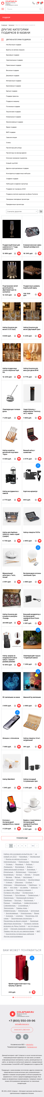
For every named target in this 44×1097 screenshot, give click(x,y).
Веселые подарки (12, 70)
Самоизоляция (11, 137)
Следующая (36, 846)
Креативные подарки (13, 86)
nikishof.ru (29, 1045)
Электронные (26, 913)
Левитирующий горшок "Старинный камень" (31, 657)
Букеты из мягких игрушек (15, 50)
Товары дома (21, 908)
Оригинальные (10, 862)
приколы (34, 887)
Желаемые (20, 867)
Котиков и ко (32, 1047)
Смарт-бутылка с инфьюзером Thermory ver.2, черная (31, 411)
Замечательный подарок (14, 869)
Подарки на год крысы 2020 (16, 189)
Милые (18, 877)
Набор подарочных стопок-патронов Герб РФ (11, 370)
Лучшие (36, 875)
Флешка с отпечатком (11, 738)
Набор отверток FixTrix (31, 532)
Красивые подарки (12, 55)
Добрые (29, 864)
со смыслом (8, 890)
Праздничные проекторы (15, 204)
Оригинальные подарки (14, 60)
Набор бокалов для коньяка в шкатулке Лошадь (10, 616)
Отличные (8, 885)
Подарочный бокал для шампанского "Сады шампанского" (11, 247)
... (29, 846)
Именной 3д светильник (32, 697)
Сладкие (19, 916)
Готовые (9, 864)
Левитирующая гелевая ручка (11, 410)
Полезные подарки (13, 106)
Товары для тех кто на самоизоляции (19, 931)
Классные (32, 872)
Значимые (31, 869)
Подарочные (27, 893)
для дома (13, 887)
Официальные (20, 885)
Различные (29, 900)
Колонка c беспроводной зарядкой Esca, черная (11, 822)
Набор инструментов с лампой (11, 492)
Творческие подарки (13, 112)
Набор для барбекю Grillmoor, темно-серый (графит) (11, 534)
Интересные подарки (13, 81)
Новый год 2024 (11, 163)
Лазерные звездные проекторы (17, 199)
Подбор (6, 17)
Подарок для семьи (12, 893)
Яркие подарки (11, 127)
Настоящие (28, 877)
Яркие (36, 913)
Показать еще (22, 838)
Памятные (33, 885)
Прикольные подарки (13, 65)
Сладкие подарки (12, 179)
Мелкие (9, 877)
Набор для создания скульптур (17, 184)
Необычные (35, 857)
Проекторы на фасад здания (16, 153)
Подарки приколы (12, 96)
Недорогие (21, 880)
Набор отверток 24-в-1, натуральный (31, 739)
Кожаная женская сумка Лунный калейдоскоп (32, 246)
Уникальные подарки (13, 117)
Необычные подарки (13, 45)
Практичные (9, 898)
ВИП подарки (10, 132)
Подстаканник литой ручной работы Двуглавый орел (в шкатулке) (10, 289)
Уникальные (23, 911)
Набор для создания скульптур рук (18, 854)
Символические (31, 903)
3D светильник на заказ (11, 697)
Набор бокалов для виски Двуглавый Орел (31, 328)
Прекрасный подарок (25, 898)
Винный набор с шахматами (29, 451)
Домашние (8, 867)
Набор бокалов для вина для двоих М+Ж (30, 369)
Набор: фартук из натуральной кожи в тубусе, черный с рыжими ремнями (10, 659)
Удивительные (10, 911)
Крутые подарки (11, 91)
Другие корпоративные (13, 936)
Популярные (20, 895)
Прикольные (23, 862)
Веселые (35, 862)
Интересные (21, 872)
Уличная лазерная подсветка (16, 158)
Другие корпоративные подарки (17, 168)
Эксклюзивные (12, 913)
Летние (27, 875)
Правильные (33, 895)
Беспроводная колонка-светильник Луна (32, 574)
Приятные (8, 900)
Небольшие (9, 880)
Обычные (19, 882)
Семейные (17, 903)
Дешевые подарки (12, 76)
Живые (30, 867)
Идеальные (9, 872)
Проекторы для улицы (14, 148)
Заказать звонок (22, 1030)
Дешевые (19, 864)
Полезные (8, 895)
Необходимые (34, 880)
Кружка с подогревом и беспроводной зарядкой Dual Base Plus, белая (32, 823)
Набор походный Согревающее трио (30, 780)
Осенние (10, 916)
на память (24, 887)
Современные (10, 905)
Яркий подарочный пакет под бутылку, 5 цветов (19, 985)
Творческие (9, 908)
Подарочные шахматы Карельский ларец (31, 287)
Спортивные (23, 905)
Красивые (23, 857)
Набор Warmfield (9, 779)
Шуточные (35, 911)
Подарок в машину (12, 101)
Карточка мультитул (30, 491)
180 (33, 846)
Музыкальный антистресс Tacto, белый (9, 575)
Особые (29, 882)
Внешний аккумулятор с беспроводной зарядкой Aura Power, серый (32, 617)
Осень (8, 143)
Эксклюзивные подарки (14, 122)
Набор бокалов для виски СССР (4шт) (10, 328)
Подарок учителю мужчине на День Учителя (22, 194)
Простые (18, 900)
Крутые (19, 875)
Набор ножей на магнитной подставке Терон (10, 452)
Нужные (9, 882)
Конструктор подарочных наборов (18, 173)
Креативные (9, 875)
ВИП (38, 931)
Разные (7, 903)
